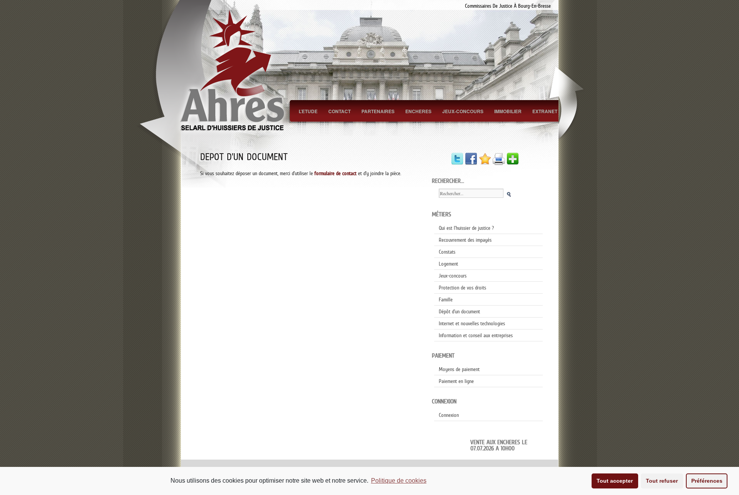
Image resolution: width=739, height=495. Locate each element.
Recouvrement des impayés (465, 240)
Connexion (449, 415)
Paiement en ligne (456, 381)
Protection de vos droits (462, 287)
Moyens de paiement (459, 369)
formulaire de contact (335, 173)
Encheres (418, 111)
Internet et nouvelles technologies (472, 323)
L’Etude (308, 111)
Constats (447, 252)
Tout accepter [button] (615, 481)
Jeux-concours (462, 111)
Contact (339, 111)
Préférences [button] (706, 481)
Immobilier (508, 111)
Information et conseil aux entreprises (476, 335)
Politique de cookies (398, 480)
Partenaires (378, 111)
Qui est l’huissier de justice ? (466, 228)
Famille (446, 299)
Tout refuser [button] (662, 481)
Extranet (544, 111)
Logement (448, 264)
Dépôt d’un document (459, 311)
